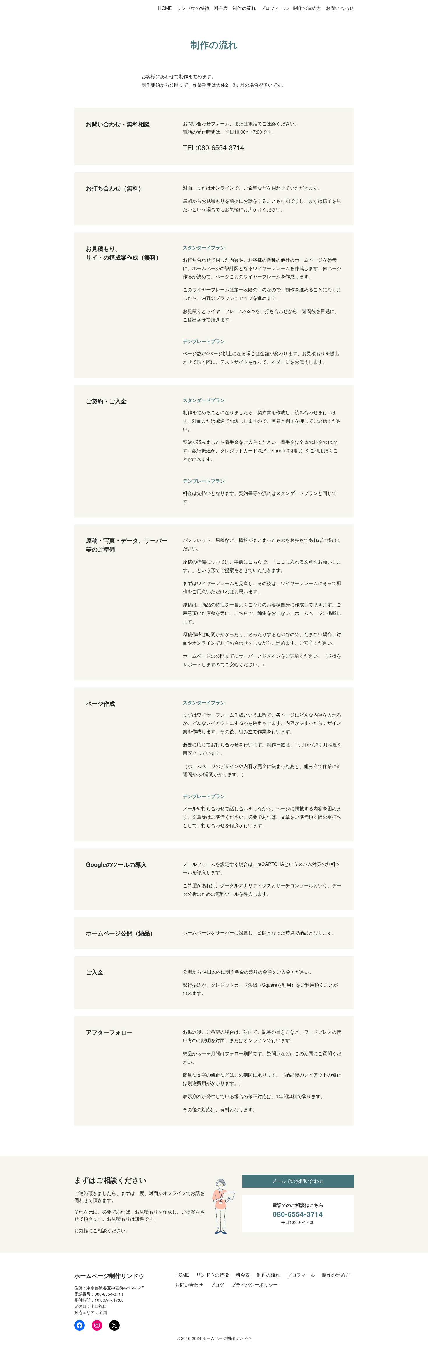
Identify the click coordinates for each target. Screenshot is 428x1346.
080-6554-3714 (298, 1214)
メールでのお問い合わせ (297, 1180)
